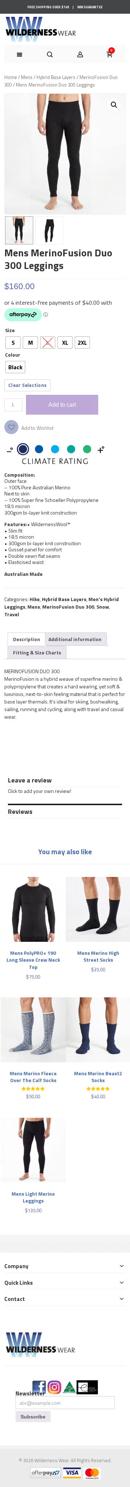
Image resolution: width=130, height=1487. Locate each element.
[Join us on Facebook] (39, 1384)
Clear (14, 385)
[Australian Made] (69, 1384)
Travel (11, 614)
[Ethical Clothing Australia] (87, 1384)
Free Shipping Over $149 (48, 7)
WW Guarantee (90, 7)
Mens (26, 77)
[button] (114, 104)
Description (26, 639)
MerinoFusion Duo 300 (68, 606)
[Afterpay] (45, 1471)
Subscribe (33, 1417)
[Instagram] (54, 1384)
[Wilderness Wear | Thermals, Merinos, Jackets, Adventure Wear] (40, 29)
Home (10, 77)
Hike (35, 599)
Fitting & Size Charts (37, 652)
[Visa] (71, 1471)
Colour (12, 354)
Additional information (74, 639)
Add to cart (62, 404)
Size (10, 330)
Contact (14, 1299)
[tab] (27, 639)
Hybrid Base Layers (55, 77)
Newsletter (30, 1393)
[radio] (13, 342)
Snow (102, 606)
